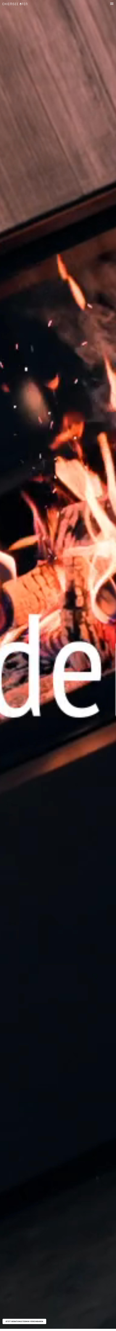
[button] (15, 3)
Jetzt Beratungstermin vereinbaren (24, 1321)
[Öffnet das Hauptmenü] (111, 4)
